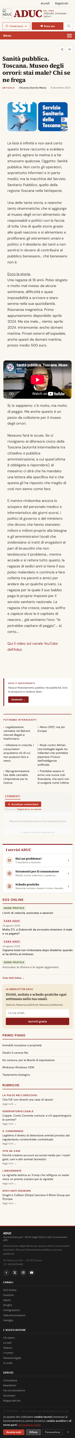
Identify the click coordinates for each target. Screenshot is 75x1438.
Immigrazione (11, 1310)
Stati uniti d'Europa (16, 1190)
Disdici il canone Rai (15, 1052)
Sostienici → (18, 699)
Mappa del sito (12, 1400)
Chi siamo (9, 1337)
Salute (7, 1300)
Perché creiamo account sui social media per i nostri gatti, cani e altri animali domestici (36, 1157)
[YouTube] (31, 1272)
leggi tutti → (9, 1104)
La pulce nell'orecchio (19, 1095)
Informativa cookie (29, 1425)
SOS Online (13, 900)
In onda (7, 1363)
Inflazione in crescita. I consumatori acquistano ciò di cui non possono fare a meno (18, 752)
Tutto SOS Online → (13, 978)
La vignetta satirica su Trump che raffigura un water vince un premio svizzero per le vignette (35, 1177)
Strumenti (9, 1395)
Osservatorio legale (18, 1111)
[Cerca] (69, 26)
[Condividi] (62, 49)
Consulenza (10, 1380)
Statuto (7, 1347)
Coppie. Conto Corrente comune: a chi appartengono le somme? (36, 1117)
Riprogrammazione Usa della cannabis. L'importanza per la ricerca (16, 777)
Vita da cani (11, 1151)
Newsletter (9, 1385)
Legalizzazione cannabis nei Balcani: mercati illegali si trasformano (16, 733)
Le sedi (7, 1342)
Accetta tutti (13, 1432)
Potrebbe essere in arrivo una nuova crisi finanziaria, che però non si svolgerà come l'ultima (53, 777)
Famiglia (8, 1320)
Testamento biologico (16, 1074)
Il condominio (12, 1131)
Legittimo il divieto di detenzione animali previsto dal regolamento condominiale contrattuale (36, 1137)
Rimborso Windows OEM (18, 1067)
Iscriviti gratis (37, 1021)
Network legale (12, 1358)
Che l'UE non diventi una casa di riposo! (27, 1099)
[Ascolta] (69, 49)
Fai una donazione (14, 1390)
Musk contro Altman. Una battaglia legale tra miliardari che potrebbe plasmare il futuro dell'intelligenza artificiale (53, 754)
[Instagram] (23, 1272)
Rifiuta (33, 1432)
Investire (8, 1295)
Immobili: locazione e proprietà (22, 1045)
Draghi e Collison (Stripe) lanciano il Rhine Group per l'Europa (36, 1197)
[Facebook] (6, 1272)
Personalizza (52, 1432)
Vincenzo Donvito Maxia (32, 87)
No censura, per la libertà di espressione (28, 1060)
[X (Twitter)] (15, 1272)
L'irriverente (11, 1170)
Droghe (7, 1305)
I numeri (8, 1352)
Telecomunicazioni (14, 1315)
